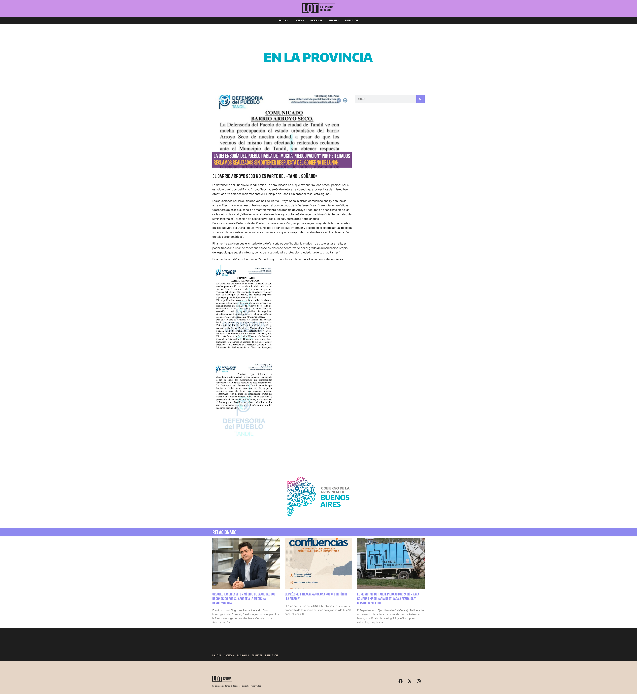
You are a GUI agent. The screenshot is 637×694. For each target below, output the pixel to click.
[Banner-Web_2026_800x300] (318, 520)
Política (283, 20)
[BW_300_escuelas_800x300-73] (318, 81)
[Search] (420, 99)
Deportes (334, 20)
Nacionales (316, 20)
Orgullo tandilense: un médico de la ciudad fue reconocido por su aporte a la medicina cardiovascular (243, 598)
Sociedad (299, 20)
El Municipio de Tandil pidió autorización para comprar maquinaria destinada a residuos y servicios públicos (388, 598)
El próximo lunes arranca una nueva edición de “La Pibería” (316, 596)
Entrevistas (351, 20)
